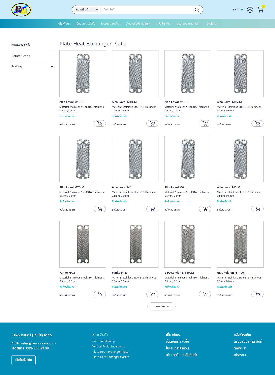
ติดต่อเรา (212, 24)
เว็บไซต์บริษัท (23, 360)
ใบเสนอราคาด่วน (110, 24)
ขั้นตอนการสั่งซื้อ (86, 24)
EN (234, 10)
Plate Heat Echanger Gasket (110, 357)
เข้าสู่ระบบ (240, 355)
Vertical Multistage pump (108, 346)
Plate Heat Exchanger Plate (110, 352)
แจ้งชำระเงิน (164, 24)
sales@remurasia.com (38, 343)
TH (241, 10)
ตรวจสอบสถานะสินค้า (189, 24)
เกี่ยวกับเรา (64, 24)
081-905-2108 (37, 348)
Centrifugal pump (103, 341)
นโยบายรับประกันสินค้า (138, 24)
